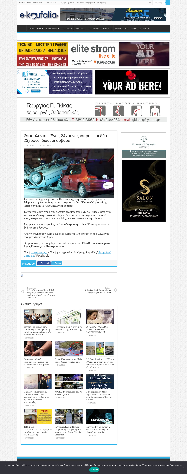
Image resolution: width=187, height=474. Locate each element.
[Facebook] (142, 3)
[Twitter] (144, 3)
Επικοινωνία (51, 3)
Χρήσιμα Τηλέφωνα (66, 3)
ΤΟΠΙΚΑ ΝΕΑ (51, 29)
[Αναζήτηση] (168, 2)
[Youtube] (147, 3)
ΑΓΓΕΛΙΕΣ (107, 29)
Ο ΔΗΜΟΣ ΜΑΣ (34, 29)
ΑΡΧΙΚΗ (22, 28)
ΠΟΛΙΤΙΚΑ (66, 29)
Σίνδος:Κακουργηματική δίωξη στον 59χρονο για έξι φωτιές (68, 360)
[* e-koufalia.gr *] (39, 14)
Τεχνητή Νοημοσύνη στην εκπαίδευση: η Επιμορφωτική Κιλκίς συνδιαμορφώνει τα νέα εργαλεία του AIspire (37, 330)
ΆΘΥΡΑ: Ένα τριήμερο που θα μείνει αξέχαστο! (68, 393)
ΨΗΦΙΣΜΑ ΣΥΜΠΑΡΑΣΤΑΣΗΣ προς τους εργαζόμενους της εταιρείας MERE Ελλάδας (38, 431)
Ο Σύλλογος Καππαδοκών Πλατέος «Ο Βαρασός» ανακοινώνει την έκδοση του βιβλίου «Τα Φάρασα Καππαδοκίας (36, 397)
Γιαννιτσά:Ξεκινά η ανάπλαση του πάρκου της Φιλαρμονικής (68, 328)
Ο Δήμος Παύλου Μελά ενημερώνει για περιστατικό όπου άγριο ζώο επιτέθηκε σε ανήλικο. (99, 395)
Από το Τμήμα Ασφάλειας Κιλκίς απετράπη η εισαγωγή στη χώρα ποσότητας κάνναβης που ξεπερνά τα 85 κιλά (41, 293)
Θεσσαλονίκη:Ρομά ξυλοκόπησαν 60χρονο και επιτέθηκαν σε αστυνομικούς (36, 362)
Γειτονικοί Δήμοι (45, 145)
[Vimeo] (150, 3)
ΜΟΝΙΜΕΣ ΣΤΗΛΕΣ (139, 29)
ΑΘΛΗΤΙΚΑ (80, 29)
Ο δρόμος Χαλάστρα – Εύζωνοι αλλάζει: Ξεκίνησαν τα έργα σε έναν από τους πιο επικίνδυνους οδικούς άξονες (100, 363)
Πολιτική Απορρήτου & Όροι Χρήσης (91, 3)
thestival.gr (39, 252)
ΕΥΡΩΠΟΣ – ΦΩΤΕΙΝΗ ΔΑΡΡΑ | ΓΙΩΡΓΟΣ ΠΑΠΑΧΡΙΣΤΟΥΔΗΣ (97, 329)
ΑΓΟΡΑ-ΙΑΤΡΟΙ (121, 29)
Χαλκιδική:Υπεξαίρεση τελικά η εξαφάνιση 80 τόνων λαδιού (98, 290)
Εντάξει (94, 469)
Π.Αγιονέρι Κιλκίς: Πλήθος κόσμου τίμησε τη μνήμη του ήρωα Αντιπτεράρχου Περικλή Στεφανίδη (68, 431)
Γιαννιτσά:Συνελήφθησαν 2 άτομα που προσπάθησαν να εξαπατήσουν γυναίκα (98, 429)
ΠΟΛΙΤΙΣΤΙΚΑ (93, 29)
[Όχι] (183, 467)
